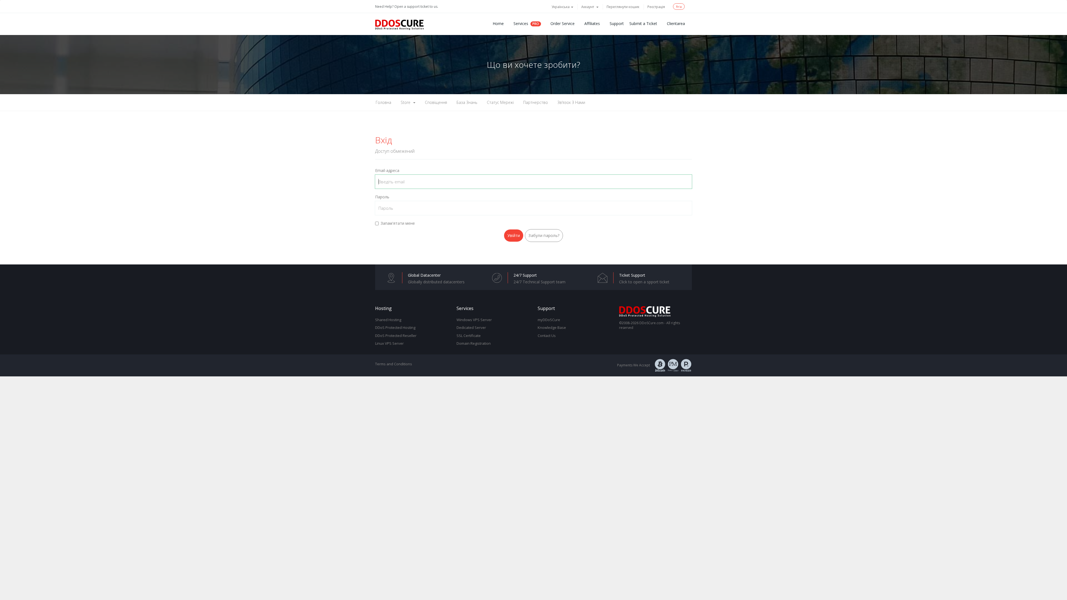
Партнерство (535, 102)
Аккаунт (588, 6)
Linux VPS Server (389, 343)
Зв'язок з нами (571, 102)
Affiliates (592, 23)
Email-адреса (387, 170)
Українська (561, 6)
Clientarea (676, 23)
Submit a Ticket (643, 23)
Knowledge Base (552, 327)
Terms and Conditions (393, 363)
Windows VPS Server (474, 319)
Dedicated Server (471, 327)
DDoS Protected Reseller (396, 335)
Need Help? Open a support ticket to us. (406, 6)
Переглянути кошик (623, 6)
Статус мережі (500, 102)
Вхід (679, 6)
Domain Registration (474, 343)
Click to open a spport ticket (644, 281)
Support (617, 23)
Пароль (382, 196)
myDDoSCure (549, 319)
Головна (383, 102)
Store (407, 102)
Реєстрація (656, 6)
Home (498, 23)
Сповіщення (436, 102)
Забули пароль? (543, 235)
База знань (467, 102)
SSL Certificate (469, 335)
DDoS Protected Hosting (395, 327)
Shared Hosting (388, 319)
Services (520, 23)
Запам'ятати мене (398, 223)
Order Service (562, 23)
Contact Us (547, 335)
